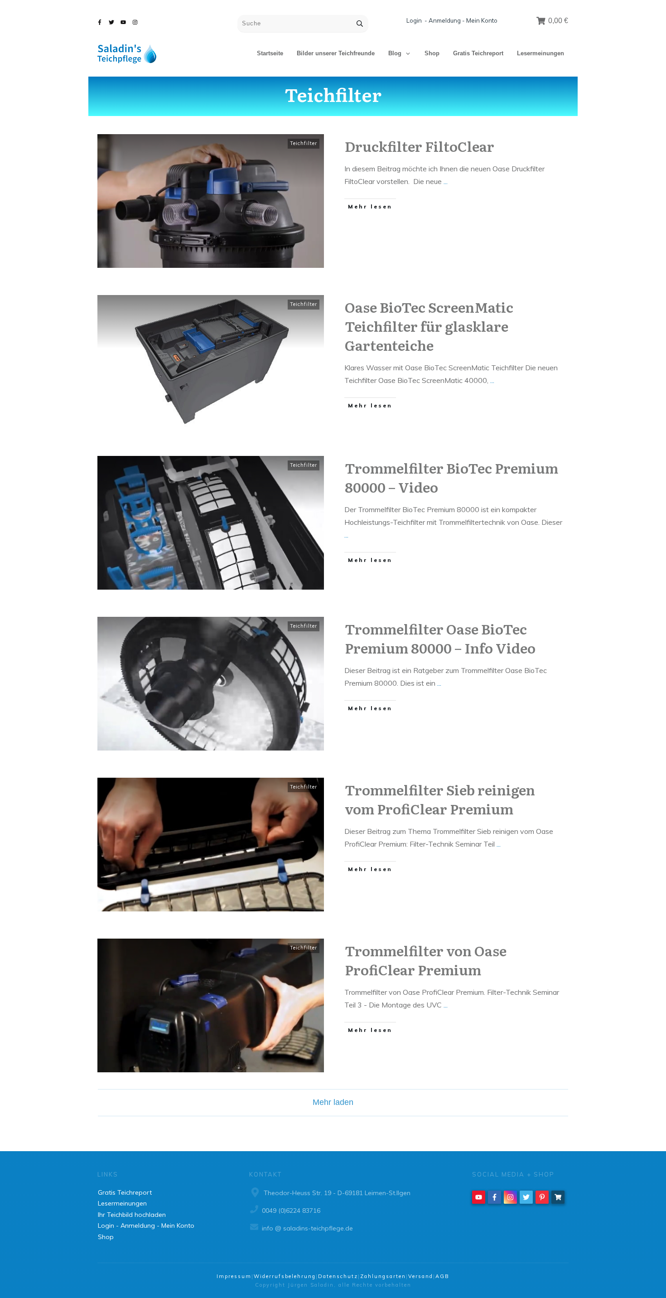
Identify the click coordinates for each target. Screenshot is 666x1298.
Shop (106, 1237)
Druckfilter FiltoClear (419, 146)
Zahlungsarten (383, 1276)
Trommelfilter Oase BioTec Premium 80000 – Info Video (440, 638)
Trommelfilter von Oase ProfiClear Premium (426, 959)
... (446, 181)
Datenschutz (338, 1276)
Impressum (234, 1276)
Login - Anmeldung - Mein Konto (451, 20)
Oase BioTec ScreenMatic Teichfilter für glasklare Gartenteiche (429, 326)
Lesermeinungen (122, 1203)
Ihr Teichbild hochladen (132, 1215)
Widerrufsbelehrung (285, 1276)
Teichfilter (303, 143)
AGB (442, 1276)
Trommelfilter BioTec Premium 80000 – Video (451, 477)
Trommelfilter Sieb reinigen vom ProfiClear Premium (440, 799)
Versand (420, 1276)
